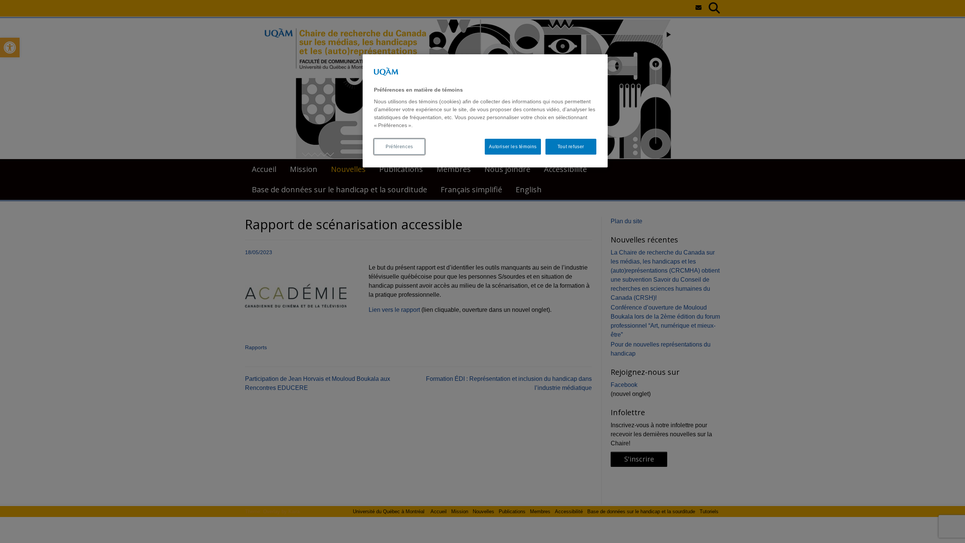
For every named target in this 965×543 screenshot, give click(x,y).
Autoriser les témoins (513, 146)
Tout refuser (571, 146)
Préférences (399, 146)
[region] (485, 110)
